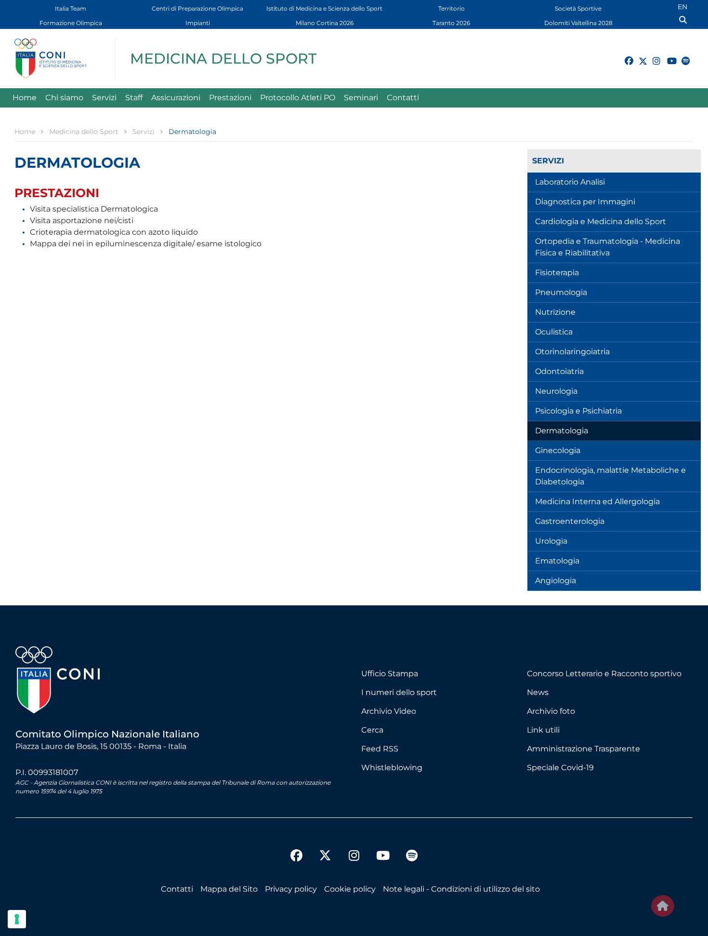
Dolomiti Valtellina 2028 (578, 23)
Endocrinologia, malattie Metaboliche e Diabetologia (610, 476)
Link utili (543, 730)
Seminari (361, 97)
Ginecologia (557, 450)
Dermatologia (561, 430)
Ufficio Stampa (389, 673)
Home (25, 97)
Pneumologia (561, 292)
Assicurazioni (175, 97)
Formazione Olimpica (70, 23)
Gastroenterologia (569, 521)
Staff (134, 97)
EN (682, 6)
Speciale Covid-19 (560, 767)
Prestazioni (230, 97)
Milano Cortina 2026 (325, 23)
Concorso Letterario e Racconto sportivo (604, 673)
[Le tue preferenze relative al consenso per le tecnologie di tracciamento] (17, 919)
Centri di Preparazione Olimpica (197, 8)
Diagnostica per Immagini (585, 201)
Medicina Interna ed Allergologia (597, 501)
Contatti (403, 97)
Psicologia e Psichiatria (578, 410)
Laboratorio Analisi (570, 182)
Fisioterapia (557, 272)
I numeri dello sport (399, 692)
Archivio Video (388, 711)
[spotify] (681, 55)
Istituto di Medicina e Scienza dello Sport (324, 8)
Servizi (104, 97)
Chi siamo (64, 97)
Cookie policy (350, 889)
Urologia (551, 541)
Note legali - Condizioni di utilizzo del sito (461, 889)
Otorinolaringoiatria (572, 351)
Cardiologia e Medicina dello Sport (600, 221)
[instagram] (652, 55)
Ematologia (557, 560)
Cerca (372, 730)
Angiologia (555, 580)
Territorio (451, 8)
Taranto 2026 (451, 23)
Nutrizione (555, 312)
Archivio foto (551, 711)
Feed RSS (379, 748)
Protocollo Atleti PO (297, 97)
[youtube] (667, 55)
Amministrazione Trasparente (583, 748)
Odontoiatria (559, 371)
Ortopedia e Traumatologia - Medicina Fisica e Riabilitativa (607, 247)
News (538, 692)
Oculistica (554, 331)
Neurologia (556, 391)
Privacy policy (291, 889)
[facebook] (624, 55)
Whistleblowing (391, 767)
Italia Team (70, 8)
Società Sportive (578, 8)
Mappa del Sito (229, 889)
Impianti (197, 23)
